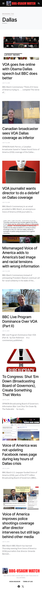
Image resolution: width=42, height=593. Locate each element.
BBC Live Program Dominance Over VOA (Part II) (19, 321)
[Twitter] (23, 586)
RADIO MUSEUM (14, 581)
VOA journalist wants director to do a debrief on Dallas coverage (20, 193)
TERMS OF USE (28, 581)
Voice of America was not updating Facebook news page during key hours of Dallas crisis (19, 454)
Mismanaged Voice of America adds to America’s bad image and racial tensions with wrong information (20, 257)
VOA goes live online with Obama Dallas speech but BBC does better (19, 71)
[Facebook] (19, 586)
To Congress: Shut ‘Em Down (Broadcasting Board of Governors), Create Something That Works (20, 385)
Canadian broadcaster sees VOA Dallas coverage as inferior (20, 133)
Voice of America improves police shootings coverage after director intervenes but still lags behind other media (21, 525)
